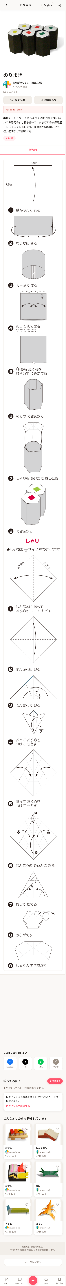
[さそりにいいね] (57, 1205)
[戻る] (6, 5)
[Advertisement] (33, 1011)
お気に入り (50, 100)
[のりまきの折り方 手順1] (33, 565)
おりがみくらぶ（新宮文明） (27, 82)
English (48, 5)
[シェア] (60, 5)
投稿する (56, 1081)
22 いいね (19, 100)
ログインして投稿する (18, 1106)
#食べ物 (9, 138)
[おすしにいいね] (27, 1129)
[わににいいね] (57, 1167)
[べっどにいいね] (27, 1205)
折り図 (33, 150)
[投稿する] (33, 1280)
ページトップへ (33, 1262)
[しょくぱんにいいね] (57, 1129)
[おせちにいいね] (27, 1167)
